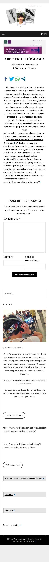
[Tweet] (11, 78)
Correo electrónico (32, 259)
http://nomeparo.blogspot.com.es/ (23, 182)
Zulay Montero (29, 68)
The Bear (9, 494)
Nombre (8, 257)
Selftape (9, 510)
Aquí (5, 159)
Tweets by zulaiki (10, 525)
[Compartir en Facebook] (5, 78)
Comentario (11, 218)
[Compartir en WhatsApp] (17, 78)
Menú (44, 33)
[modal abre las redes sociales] (23, 78)
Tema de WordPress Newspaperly (27, 540)
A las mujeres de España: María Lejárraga (23, 478)
